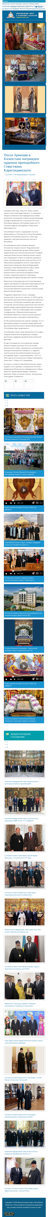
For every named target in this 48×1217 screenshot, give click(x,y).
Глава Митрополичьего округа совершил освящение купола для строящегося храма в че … (22, 544)
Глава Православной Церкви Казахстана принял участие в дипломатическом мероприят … (24, 1042)
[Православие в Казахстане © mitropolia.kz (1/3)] (9, 384)
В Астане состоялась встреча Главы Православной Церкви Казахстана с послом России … (21, 1190)
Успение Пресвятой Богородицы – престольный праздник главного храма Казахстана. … (21, 649)
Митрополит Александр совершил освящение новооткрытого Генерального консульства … (20, 1005)
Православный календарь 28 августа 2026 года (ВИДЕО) (20, 685)
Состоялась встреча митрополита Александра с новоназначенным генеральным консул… (20, 1116)
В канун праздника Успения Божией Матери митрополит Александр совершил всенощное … (21, 720)
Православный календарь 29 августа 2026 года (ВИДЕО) (20, 508)
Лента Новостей (20, 395)
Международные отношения (26, 174)
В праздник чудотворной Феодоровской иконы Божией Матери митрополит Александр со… (23, 438)
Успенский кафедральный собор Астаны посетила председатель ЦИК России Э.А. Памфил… (21, 820)
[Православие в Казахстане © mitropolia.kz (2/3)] (19, 384)
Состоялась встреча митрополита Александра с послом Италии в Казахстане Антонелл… (23, 1079)
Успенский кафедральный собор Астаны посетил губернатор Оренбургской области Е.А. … (21, 1153)
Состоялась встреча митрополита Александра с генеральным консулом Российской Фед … (20, 894)
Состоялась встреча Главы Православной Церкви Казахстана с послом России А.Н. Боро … (21, 857)
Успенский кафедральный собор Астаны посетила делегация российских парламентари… (21, 783)
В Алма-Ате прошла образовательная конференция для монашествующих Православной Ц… (23, 614)
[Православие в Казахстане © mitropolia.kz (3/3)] (29, 384)
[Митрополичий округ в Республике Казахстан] (21, 15)
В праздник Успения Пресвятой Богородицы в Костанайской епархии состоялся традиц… (20, 473)
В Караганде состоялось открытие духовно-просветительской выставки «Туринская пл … (20, 579)
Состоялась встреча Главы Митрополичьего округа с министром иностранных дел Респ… (22, 968)
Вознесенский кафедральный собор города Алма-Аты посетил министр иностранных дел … (23, 931)
